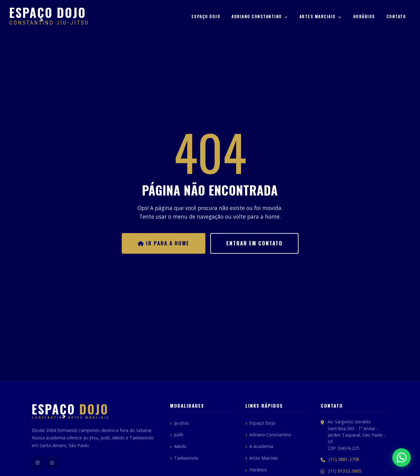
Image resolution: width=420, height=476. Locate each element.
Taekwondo (186, 458)
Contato (396, 16)
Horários (364, 16)
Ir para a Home (166, 243)
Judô (178, 435)
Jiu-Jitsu (181, 423)
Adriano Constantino (257, 16)
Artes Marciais (318, 16)
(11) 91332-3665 (344, 471)
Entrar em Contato (254, 243)
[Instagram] (37, 463)
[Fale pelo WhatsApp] (401, 457)
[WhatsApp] (52, 463)
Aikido (180, 446)
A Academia (261, 446)
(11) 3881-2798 (344, 459)
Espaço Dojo (206, 16)
